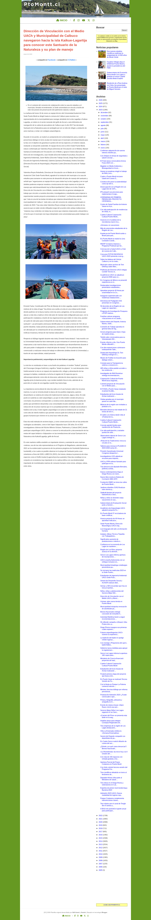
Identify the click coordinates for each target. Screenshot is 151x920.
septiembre (105, 122)
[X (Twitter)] (89, 20)
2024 (101, 106)
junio (103, 132)
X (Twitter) (71, 60)
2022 (101, 815)
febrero (103, 144)
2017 (101, 831)
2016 (101, 835)
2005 (101, 870)
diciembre (104, 112)
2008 (101, 860)
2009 (101, 857)
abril (102, 138)
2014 (101, 841)
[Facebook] (74, 20)
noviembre (105, 116)
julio (102, 128)
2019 (101, 825)
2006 (101, 867)
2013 (101, 844)
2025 (101, 103)
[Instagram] (78, 20)
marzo (103, 141)
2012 (101, 848)
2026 (101, 100)
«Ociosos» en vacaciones (109, 225)
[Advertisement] (111, 887)
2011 (101, 851)
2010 (101, 854)
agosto (103, 125)
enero (103, 148)
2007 (101, 864)
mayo (103, 135)
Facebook (51, 60)
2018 (101, 828)
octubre (104, 119)
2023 (101, 110)
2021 (101, 819)
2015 (101, 838)
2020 (101, 822)
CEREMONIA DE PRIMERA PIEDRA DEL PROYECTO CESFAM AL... (110, 199)
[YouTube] (83, 20)
